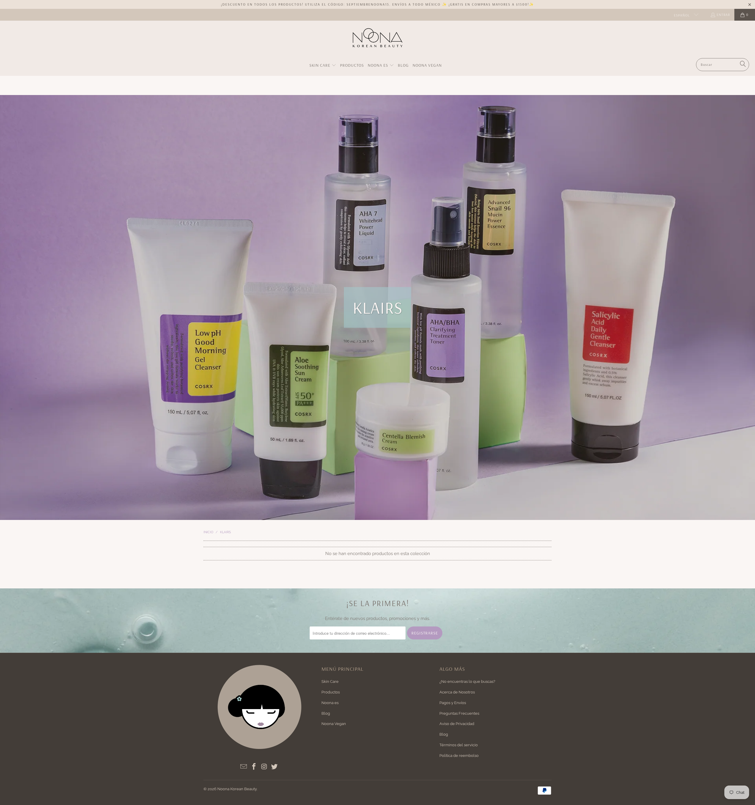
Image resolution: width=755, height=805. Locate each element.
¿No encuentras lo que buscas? (467, 681)
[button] (322, 65)
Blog (325, 713)
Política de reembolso (459, 755)
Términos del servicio (458, 745)
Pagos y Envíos (452, 703)
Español (682, 15)
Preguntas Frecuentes (459, 713)
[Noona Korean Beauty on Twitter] (274, 766)
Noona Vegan (333, 723)
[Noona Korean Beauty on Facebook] (254, 766)
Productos (330, 692)
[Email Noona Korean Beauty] (243, 766)
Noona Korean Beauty (237, 789)
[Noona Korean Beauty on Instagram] (264, 766)
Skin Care (330, 681)
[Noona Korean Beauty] (377, 41)
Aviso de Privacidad (456, 723)
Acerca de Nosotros (457, 692)
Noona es (330, 703)
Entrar (723, 14)
